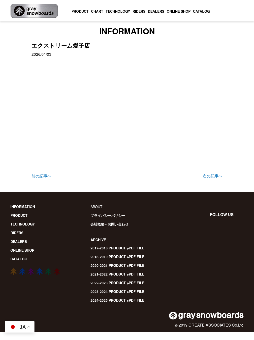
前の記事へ (41, 176)
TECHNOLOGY (118, 11)
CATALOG (201, 11)
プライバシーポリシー (108, 215)
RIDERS (138, 11)
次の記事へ (212, 176)
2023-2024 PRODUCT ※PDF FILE (117, 291)
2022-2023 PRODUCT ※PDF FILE (117, 282)
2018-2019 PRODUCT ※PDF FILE (117, 256)
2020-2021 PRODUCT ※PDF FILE (117, 265)
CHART (97, 11)
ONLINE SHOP (178, 11)
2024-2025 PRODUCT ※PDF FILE (117, 300)
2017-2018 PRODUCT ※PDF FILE (117, 247)
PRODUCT (80, 11)
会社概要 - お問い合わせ (109, 224)
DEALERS (156, 11)
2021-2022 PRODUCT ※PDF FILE (117, 274)
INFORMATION (22, 206)
